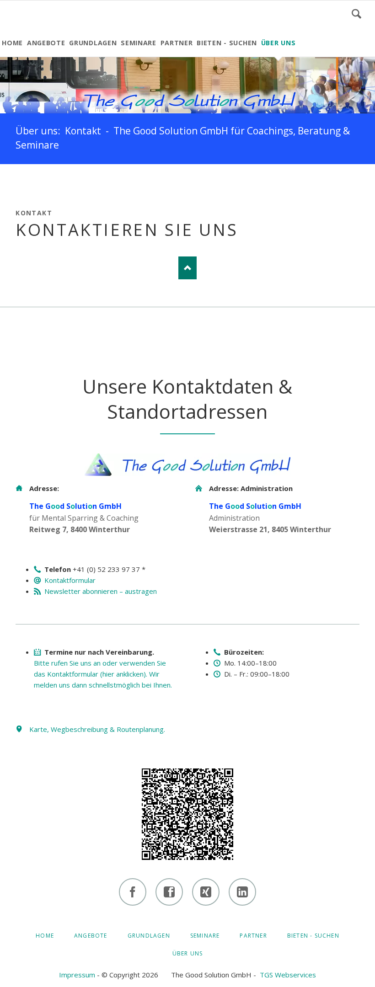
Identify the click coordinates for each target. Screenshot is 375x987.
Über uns (187, 953)
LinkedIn (41, 182)
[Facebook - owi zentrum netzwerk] (169, 892)
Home (45, 935)
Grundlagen (149, 935)
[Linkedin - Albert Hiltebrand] (242, 892)
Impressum (77, 974)
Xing (59, 182)
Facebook (23, 182)
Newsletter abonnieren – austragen (100, 591)
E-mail (77, 182)
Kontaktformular (70, 580)
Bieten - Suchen (313, 935)
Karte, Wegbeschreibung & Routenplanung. (97, 729)
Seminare (205, 935)
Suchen (356, 13)
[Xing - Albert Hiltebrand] (206, 892)
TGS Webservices (288, 974)
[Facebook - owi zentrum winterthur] (132, 892)
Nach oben (187, 267)
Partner (253, 935)
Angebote (90, 935)
